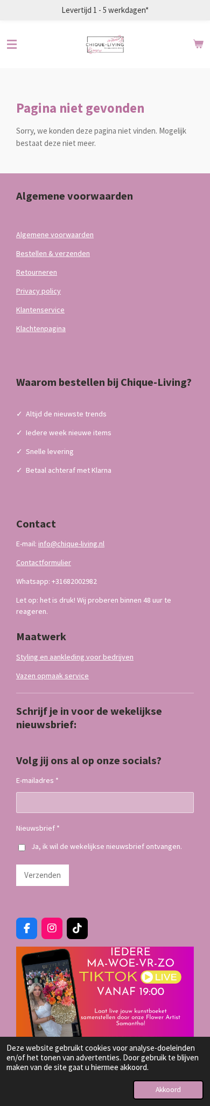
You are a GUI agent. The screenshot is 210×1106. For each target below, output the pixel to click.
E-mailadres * (37, 780)
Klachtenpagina (41, 328)
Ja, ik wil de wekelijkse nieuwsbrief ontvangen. (106, 846)
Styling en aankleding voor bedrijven (75, 657)
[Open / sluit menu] (12, 44)
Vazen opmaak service (52, 675)
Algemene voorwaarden (55, 234)
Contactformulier (43, 562)
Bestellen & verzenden (53, 253)
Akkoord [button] (168, 1089)
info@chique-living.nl (71, 543)
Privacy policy (38, 291)
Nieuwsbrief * (38, 828)
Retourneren (36, 272)
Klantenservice (40, 309)
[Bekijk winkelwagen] (198, 44)
